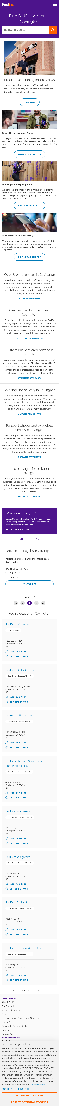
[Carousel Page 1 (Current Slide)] (21, 539)
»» (43, 603)
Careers (6, 1014)
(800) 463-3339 (18, 651)
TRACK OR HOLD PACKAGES (29, 496)
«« (16, 603)
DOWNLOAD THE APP (27, 255)
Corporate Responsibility (14, 1025)
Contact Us (7, 1033)
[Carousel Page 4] (37, 539)
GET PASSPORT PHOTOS (29, 457)
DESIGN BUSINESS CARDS (29, 378)
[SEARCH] (53, 30)
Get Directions (16, 656)
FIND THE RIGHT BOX (27, 204)
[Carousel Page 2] (27, 539)
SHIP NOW (27, 100)
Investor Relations (11, 1010)
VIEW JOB (28, 584)
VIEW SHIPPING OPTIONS (29, 413)
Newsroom (7, 1029)
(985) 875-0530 (18, 975)
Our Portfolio (8, 1006)
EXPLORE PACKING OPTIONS (29, 338)
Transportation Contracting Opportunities (23, 1018)
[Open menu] (55, 4)
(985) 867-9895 (18, 793)
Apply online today (17, 529)
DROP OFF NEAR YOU (27, 153)
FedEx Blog (7, 1021)
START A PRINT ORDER (29, 298)
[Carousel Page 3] (32, 539)
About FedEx (8, 1002)
